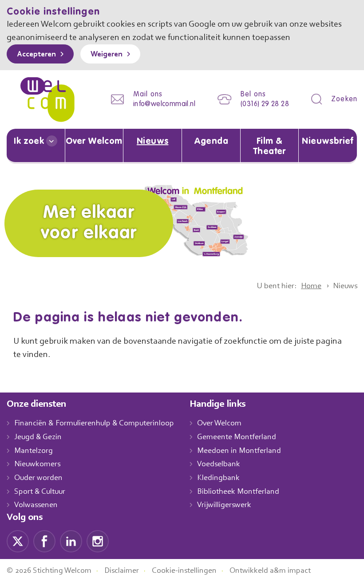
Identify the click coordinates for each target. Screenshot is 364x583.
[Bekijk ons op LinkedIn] (71, 541)
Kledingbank (218, 478)
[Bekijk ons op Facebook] (44, 541)
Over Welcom (94, 141)
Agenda (211, 141)
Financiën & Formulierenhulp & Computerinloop (94, 424)
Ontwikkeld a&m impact (270, 571)
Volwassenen (36, 505)
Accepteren (36, 55)
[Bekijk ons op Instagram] (98, 541)
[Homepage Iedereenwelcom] (48, 99)
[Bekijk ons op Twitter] (18, 541)
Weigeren (107, 55)
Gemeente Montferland (236, 437)
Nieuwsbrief (327, 141)
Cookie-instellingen (184, 571)
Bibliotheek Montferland (238, 492)
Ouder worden (38, 478)
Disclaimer (121, 571)
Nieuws (152, 141)
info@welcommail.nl (164, 104)
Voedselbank (218, 464)
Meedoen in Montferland (239, 451)
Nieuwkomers (37, 464)
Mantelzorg (33, 451)
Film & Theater (269, 146)
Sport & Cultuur (39, 492)
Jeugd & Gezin (38, 437)
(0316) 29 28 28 (265, 104)
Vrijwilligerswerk (224, 505)
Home (311, 286)
